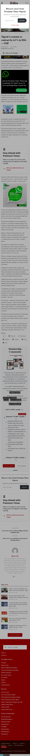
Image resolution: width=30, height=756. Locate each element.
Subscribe (22, 20)
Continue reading (15, 25)
